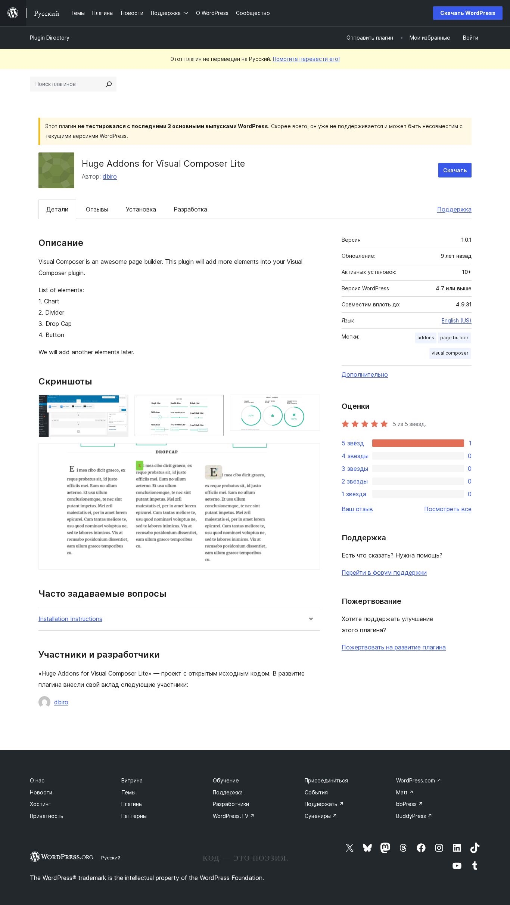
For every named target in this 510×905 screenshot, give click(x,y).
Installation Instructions (70, 619)
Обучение (226, 780)
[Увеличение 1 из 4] (118, 404)
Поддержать (324, 804)
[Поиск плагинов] (109, 84)
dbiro (110, 176)
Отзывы (97, 209)
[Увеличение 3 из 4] (310, 404)
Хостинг (40, 804)
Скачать (455, 170)
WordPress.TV (234, 816)
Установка (141, 209)
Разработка (190, 209)
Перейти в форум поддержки (384, 572)
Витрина (132, 780)
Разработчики (231, 804)
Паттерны (134, 816)
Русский (111, 858)
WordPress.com (418, 780)
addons (425, 337)
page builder (454, 337)
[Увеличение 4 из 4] (310, 453)
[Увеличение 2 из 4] (214, 404)
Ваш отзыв (357, 509)
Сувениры (321, 816)
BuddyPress (414, 816)
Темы (128, 792)
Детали (57, 209)
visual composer (450, 353)
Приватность (46, 816)
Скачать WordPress (467, 13)
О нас (37, 780)
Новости (41, 792)
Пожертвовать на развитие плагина (394, 647)
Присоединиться (326, 780)
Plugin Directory (49, 37)
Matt (405, 792)
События (316, 792)
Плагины (132, 804)
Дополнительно (365, 374)
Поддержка (454, 209)
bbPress (409, 804)
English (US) (457, 320)
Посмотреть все (448, 509)
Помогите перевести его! (306, 59)
